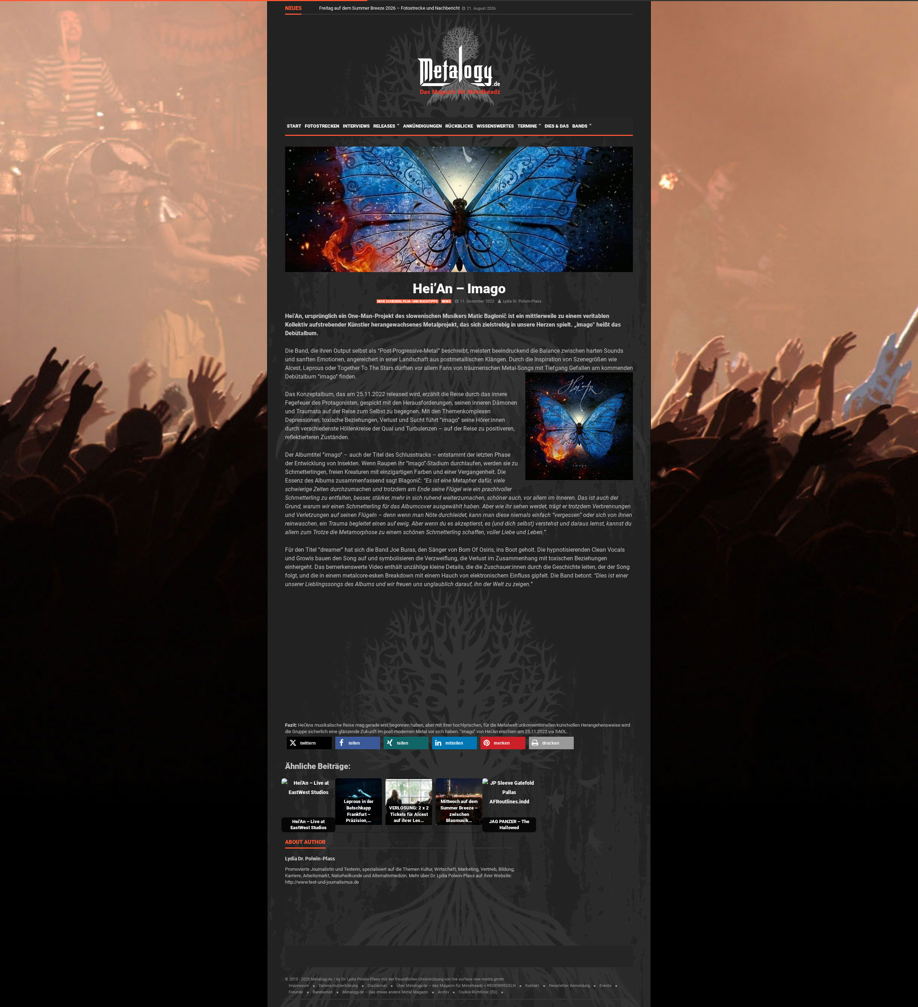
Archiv (443, 992)
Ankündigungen (422, 126)
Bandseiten (323, 992)
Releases (384, 126)
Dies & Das (557, 126)
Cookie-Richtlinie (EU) (478, 992)
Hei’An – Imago (459, 288)
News (446, 301)
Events (605, 985)
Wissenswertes (495, 126)
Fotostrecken (322, 126)
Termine (527, 126)
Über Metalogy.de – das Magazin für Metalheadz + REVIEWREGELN (456, 985)
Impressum (299, 985)
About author (305, 842)
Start (294, 126)
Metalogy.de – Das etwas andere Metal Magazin (385, 992)
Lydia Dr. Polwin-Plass (522, 301)
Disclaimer (377, 985)
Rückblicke (459, 126)
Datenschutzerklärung (338, 985)
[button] (309, 743)
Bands (580, 126)
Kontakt (532, 985)
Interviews (356, 126)
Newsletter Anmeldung (569, 985)
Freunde (296, 992)
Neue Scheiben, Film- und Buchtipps (407, 301)
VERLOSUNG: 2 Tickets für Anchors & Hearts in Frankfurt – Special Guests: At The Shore (409, 8)
